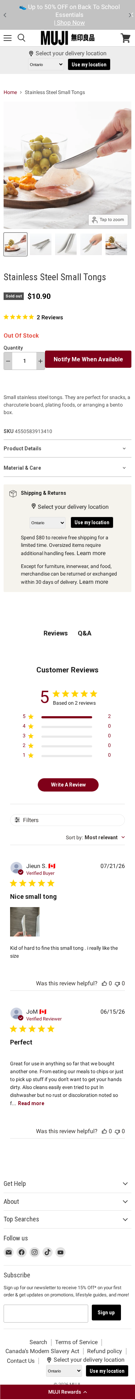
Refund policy (104, 1351)
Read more (31, 1103)
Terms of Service (76, 1342)
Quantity (13, 348)
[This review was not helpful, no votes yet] (117, 983)
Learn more (91, 553)
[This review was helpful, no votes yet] (104, 983)
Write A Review (68, 785)
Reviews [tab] (56, 633)
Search (38, 1342)
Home (10, 92)
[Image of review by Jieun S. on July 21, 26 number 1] (25, 921)
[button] (67, 1392)
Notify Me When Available (88, 359)
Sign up (106, 1312)
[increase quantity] (40, 361)
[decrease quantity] (8, 361)
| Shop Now (69, 22)
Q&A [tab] (84, 633)
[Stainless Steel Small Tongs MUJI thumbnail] (15, 244)
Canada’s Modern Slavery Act (42, 1351)
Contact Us (21, 1360)
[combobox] (95, 837)
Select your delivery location (71, 53)
